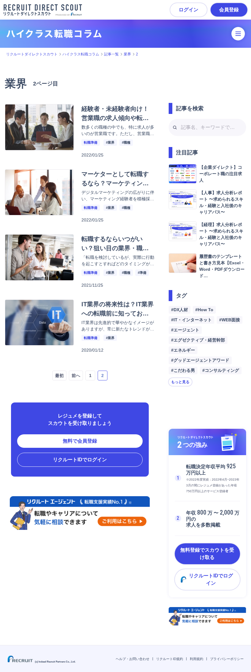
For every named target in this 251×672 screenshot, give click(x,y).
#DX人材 (179, 309)
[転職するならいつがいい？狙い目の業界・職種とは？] (39, 276)
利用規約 (196, 659)
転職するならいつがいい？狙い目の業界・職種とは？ (115, 248)
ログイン (188, 9)
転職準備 (90, 142)
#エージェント (185, 329)
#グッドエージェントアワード (200, 360)
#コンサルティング (220, 370)
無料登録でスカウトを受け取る (207, 553)
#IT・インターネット (191, 319)
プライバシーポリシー (227, 659)
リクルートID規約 (169, 659)
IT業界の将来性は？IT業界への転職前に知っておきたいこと (117, 313)
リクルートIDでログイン (80, 459)
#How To (204, 309)
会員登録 (229, 9)
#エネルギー (183, 350)
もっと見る (180, 382)
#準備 (142, 272)
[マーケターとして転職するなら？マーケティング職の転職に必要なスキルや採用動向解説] (39, 211)
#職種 (126, 142)
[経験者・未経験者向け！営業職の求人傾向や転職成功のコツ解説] (39, 146)
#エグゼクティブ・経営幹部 (198, 340)
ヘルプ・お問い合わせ (132, 659)
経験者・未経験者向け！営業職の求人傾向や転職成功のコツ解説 (115, 117)
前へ (76, 375)
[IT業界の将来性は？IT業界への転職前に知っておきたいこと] (39, 341)
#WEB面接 (229, 319)
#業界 (110, 142)
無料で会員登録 (80, 441)
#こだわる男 (183, 370)
